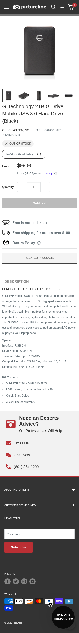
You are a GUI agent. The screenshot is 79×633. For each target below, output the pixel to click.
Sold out (39, 203)
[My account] (62, 7)
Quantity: (8, 187)
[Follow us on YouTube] (32, 581)
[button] (63, 617)
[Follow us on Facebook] (7, 581)
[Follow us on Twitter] (16, 581)
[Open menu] (6, 7)
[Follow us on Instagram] (24, 581)
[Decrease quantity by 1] (22, 187)
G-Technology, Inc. (16, 130)
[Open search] (53, 7)
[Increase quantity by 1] (45, 187)
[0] (71, 7)
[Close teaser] (50, 604)
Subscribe (18, 547)
